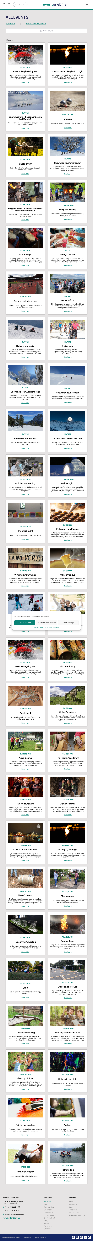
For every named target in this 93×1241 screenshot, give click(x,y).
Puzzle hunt (25, 713)
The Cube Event (25, 531)
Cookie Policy (38, 627)
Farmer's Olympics (25, 1172)
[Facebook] (89, 1237)
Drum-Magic (25, 254)
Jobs (70, 1207)
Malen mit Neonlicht (67, 1079)
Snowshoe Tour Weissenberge (25, 392)
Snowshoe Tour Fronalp (67, 393)
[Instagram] (81, 1237)
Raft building (68, 1170)
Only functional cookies (46, 622)
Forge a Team (67, 941)
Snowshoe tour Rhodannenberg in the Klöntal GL (25, 118)
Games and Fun (49, 1213)
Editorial (56, 627)
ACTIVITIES (10, 24)
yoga (25, 988)
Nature (46, 1223)
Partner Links (74, 1213)
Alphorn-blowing (68, 666)
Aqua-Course (25, 758)
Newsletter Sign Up (11, 1218)
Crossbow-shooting (25, 1032)
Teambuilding (49, 1207)
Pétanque (67, 119)
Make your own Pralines (67, 529)
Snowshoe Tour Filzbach (25, 438)
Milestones (73, 1210)
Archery (67, 1125)
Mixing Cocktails (67, 254)
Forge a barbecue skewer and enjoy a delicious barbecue (25, 209)
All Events (47, 1202)
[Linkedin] (77, 1237)
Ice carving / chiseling (25, 942)
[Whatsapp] (73, 1237)
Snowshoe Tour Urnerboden (67, 163)
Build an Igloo (67, 483)
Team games (67, 896)
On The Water (49, 1215)
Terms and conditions (77, 1215)
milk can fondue (67, 575)
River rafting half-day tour (25, 71)
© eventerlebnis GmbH (11, 1237)
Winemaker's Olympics (25, 575)
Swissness (48, 1210)
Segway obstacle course (25, 301)
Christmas (47, 1229)
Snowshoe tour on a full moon (68, 438)
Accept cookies (24, 622)
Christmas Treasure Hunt (25, 849)
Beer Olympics (25, 895)
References (73, 1204)
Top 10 (46, 1204)
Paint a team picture (25, 1125)
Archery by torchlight (68, 849)
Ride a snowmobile (25, 346)
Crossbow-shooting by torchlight (67, 71)
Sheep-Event (25, 164)
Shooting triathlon (25, 1078)
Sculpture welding (67, 210)
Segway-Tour (67, 300)
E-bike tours (67, 346)
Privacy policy (48, 627)
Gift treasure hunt (25, 804)
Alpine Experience (67, 712)
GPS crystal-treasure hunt (67, 1032)
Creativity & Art (49, 1218)
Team (71, 1202)
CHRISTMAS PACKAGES (36, 24)
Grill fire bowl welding (25, 483)
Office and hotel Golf (67, 987)
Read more (25, 82)
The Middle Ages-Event (68, 758)
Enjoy (46, 1221)
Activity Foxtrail (67, 804)
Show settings (68, 622)
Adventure (47, 1226)
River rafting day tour (25, 666)
